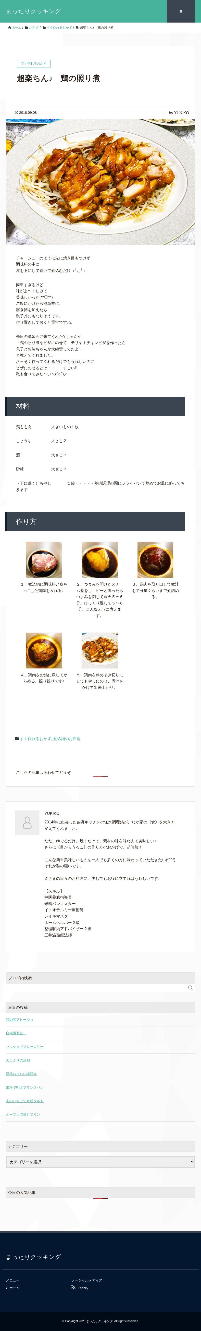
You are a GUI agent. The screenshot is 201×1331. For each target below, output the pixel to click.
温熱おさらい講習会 (21, 1074)
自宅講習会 (16, 1033)
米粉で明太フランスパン (25, 1087)
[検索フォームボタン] (190, 987)
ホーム (14, 1288)
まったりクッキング (33, 11)
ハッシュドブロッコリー (25, 1047)
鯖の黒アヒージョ (19, 1020)
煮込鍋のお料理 (67, 739)
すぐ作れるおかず (35, 739)
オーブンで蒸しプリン (23, 1114)
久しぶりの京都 (18, 1060)
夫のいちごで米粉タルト (25, 1101)
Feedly (83, 1288)
